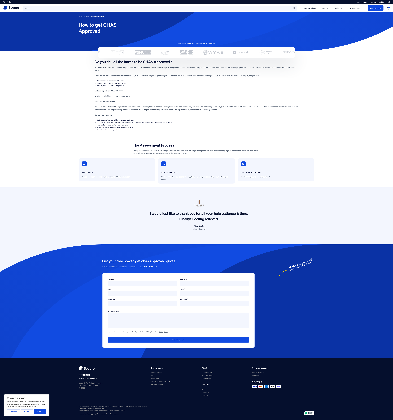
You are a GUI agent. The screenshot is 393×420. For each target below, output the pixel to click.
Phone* (182, 289)
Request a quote (157, 384)
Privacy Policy (163, 332)
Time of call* (184, 299)
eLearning (336, 8)
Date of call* (111, 299)
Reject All (27, 411)
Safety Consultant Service (160, 381)
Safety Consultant (353, 8)
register (365, 2)
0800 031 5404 (383, 2)
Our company (207, 372)
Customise (13, 411)
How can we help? (113, 311)
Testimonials (206, 378)
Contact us (256, 375)
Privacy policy (92, 414)
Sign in (359, 2)
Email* (110, 289)
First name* (111, 279)
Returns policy (114, 414)
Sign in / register (258, 372)
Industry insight (207, 375)
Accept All (40, 411)
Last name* (183, 279)
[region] (26, 405)
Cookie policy (83, 414)
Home (80, 16)
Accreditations (310, 8)
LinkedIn (205, 395)
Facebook (205, 392)
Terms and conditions (103, 414)
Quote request (375, 8)
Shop (324, 8)
